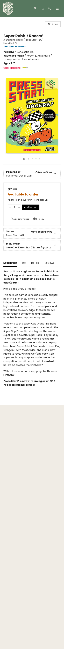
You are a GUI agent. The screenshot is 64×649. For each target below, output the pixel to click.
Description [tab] (10, 263)
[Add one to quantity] (19, 207)
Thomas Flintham (14, 46)
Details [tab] (35, 263)
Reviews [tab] (49, 263)
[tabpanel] (32, 333)
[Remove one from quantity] (10, 207)
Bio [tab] (24, 263)
